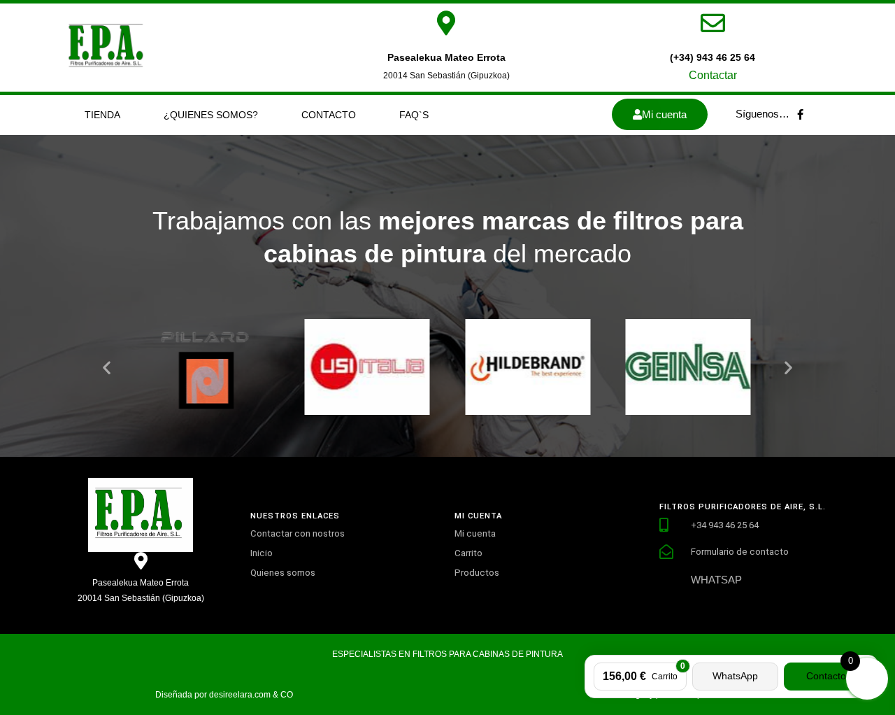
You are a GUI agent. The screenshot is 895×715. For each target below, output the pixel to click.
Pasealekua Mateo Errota (446, 57)
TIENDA (102, 114)
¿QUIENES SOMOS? (211, 114)
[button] (106, 367)
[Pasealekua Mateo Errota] (446, 22)
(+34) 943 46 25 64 (712, 57)
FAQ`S (414, 114)
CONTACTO (328, 114)
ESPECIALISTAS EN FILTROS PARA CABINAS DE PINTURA (447, 654)
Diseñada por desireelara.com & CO (224, 695)
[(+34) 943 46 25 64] (713, 22)
